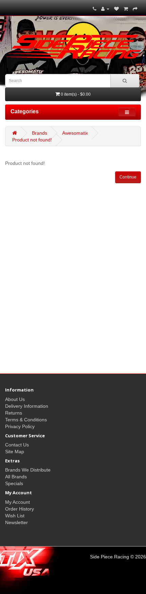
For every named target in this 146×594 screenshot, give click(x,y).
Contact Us (17, 444)
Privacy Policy (20, 426)
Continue (128, 177)
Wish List (14, 515)
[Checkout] (135, 9)
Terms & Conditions (26, 419)
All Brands (16, 476)
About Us (15, 399)
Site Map (14, 451)
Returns (13, 413)
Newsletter (16, 522)
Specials (14, 483)
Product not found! (32, 139)
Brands (39, 133)
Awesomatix (75, 133)
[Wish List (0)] (116, 9)
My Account (17, 502)
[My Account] (105, 9)
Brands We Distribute (28, 470)
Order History (19, 509)
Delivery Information (26, 406)
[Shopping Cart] (126, 9)
